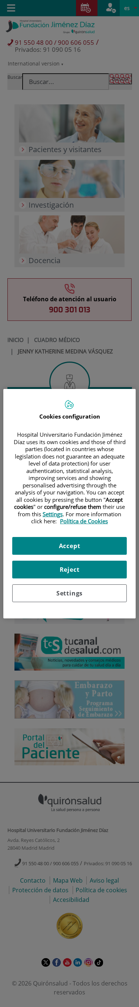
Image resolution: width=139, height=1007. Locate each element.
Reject (70, 569)
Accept (69, 546)
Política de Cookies (84, 521)
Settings (69, 593)
